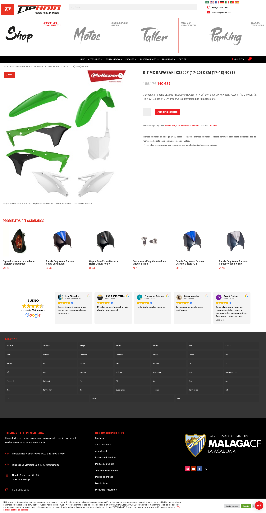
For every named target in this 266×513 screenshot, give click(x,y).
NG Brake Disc (231, 372)
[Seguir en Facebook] (199, 468)
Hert (117, 363)
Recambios (167, 59)
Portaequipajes (148, 59)
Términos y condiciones (106, 470)
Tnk (227, 390)
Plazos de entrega (104, 477)
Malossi (119, 372)
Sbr (154, 381)
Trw (8, 399)
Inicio (82, 59)
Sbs (190, 381)
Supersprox (120, 390)
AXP (190, 346)
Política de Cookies (104, 464)
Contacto (99, 438)
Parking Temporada (257, 24)
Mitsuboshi (157, 372)
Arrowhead (47, 346)
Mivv (191, 372)
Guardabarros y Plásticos (32, 66)
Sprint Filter (47, 390)
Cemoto (46, 355)
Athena (155, 346)
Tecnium (156, 390)
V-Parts (94, 399)
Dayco (155, 355)
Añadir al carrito (167, 111)
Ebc (44, 363)
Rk (117, 381)
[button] (120, 75)
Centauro (83, 355)
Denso (191, 355)
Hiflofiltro (156, 363)
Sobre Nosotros (103, 444)
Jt (226, 363)
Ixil (190, 363)
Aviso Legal (101, 451)
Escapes (130, 59)
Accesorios (94, 59)
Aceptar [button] (246, 506)
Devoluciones (101, 483)
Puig (81, 381)
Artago (82, 346)
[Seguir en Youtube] (193, 468)
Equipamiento (113, 59)
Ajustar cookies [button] (232, 506)
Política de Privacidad (105, 457)
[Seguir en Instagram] (187, 468)
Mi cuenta (239, 59)
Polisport (213, 126)
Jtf (8, 372)
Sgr (227, 381)
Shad (9, 390)
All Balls (10, 346)
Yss (178, 399)
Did (227, 355)
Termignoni (193, 390)
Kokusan (83, 372)
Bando (228, 346)
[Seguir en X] (205, 468)
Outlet (182, 59)
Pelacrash (10, 381)
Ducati (9, 363)
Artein (118, 346)
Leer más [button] (220, 320)
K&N (44, 372)
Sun (81, 390)
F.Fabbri (82, 363)
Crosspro (119, 355)
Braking (9, 355)
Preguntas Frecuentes (106, 489)
